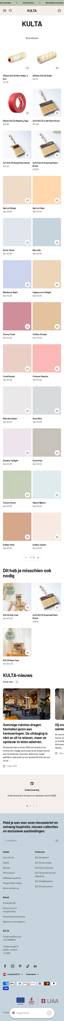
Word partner (9, 873)
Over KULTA (8, 857)
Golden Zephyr (39, 544)
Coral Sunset (9, 376)
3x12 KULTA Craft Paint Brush (46, 121)
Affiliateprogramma (12, 878)
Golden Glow (9, 544)
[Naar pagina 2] (38, 557)
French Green (9, 502)
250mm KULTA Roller (42, 75)
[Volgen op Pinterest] (20, 966)
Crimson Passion (40, 376)
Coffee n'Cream (40, 334)
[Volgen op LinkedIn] (35, 966)
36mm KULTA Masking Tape (15, 121)
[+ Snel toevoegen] (27, 68)
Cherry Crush (9, 334)
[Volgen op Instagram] (13, 966)
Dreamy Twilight (10, 460)
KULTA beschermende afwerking (45, 874)
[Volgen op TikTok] (28, 966)
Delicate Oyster (10, 418)
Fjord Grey (37, 460)
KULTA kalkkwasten (44, 881)
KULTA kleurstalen (43, 862)
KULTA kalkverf (42, 857)
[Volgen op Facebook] (5, 966)
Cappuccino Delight (42, 292)
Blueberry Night (10, 292)
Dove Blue (37, 418)
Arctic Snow (8, 250)
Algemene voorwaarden (14, 921)
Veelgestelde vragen (12, 883)
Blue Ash (37, 250)
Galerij (6, 862)
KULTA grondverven (44, 868)
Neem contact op (11, 888)
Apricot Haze (39, 208)
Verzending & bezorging (14, 916)
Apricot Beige (9, 208)
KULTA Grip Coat (10, 615)
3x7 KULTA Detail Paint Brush (16, 163)
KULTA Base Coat (11, 660)
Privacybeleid (9, 903)
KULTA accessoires (44, 886)
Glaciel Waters (39, 502)
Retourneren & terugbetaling (10, 910)
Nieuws (6, 868)
